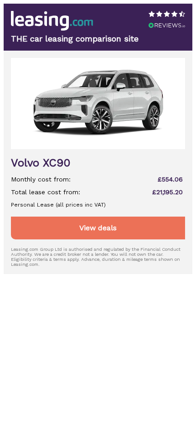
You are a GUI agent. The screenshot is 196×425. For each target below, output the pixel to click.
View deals (98, 227)
